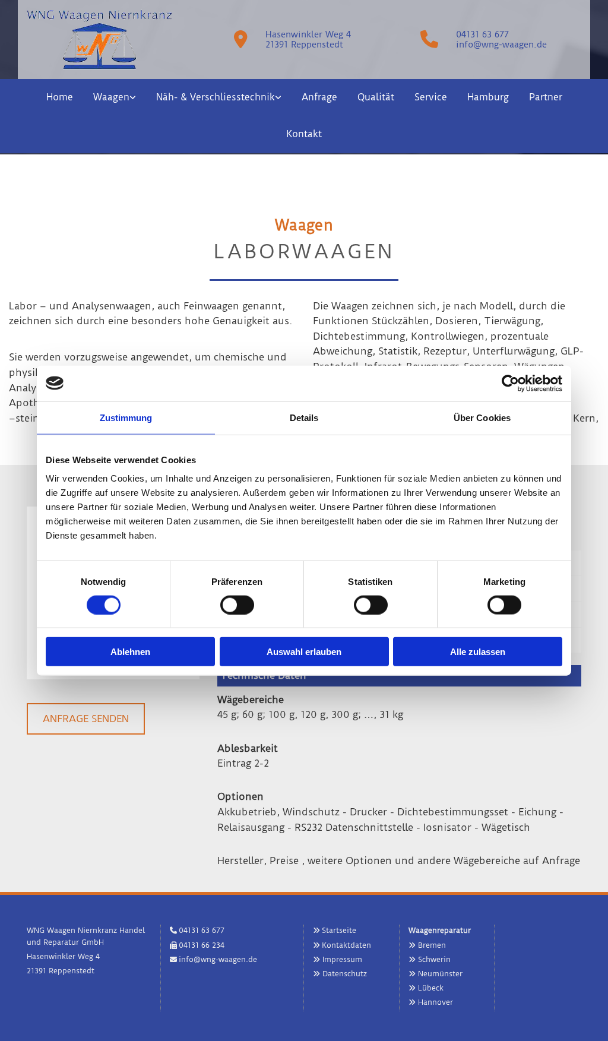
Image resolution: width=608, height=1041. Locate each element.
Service (430, 97)
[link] (114, 97)
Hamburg (488, 97)
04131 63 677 (482, 34)
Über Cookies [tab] (482, 417)
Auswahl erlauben (304, 652)
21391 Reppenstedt (304, 44)
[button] (86, 719)
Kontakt (304, 134)
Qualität (375, 97)
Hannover (435, 1002)
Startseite (339, 930)
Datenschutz (344, 973)
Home (59, 97)
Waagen (111, 97)
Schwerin (434, 959)
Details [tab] (304, 417)
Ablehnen (130, 652)
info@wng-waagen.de (501, 44)
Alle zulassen (477, 652)
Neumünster (440, 973)
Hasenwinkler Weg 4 (308, 34)
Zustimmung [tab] (126, 417)
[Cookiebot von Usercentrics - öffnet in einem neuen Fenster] (510, 383)
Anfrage (319, 97)
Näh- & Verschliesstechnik (215, 97)
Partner (545, 97)
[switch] (237, 604)
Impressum (342, 959)
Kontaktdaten (346, 945)
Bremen (432, 945)
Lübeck (431, 987)
